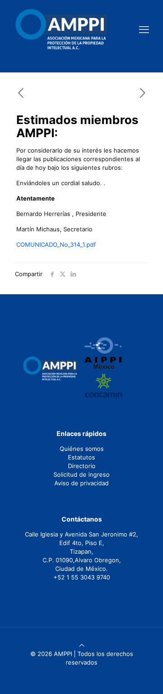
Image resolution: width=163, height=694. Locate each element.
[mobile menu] (144, 29)
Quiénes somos (82, 448)
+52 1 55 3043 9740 (81, 577)
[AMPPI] (61, 29)
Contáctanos (82, 519)
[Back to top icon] (82, 645)
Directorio (82, 465)
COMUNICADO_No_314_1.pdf (56, 244)
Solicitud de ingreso (81, 474)
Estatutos (81, 457)
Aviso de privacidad (81, 483)
